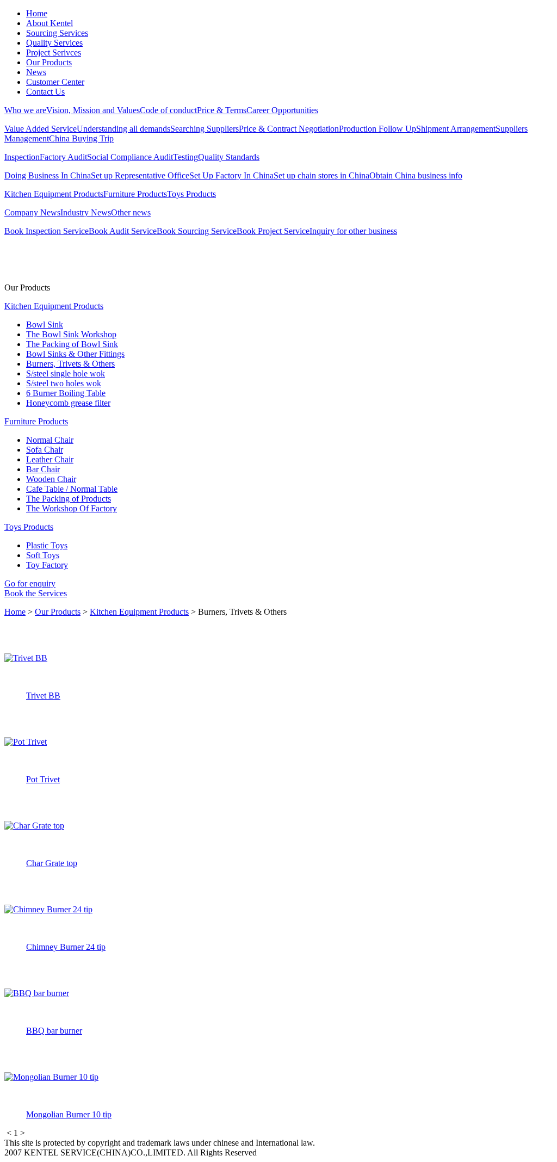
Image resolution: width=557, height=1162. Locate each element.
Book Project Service (273, 231)
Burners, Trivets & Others (70, 363)
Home (36, 13)
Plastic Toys (46, 545)
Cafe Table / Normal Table (71, 488)
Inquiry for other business (353, 231)
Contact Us (45, 91)
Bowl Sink (44, 324)
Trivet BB (43, 695)
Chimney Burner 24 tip (66, 946)
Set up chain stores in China (321, 175)
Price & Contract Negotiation (289, 128)
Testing (185, 157)
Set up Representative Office (140, 175)
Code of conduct (168, 110)
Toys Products (191, 194)
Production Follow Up (377, 128)
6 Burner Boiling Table (66, 393)
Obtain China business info (415, 175)
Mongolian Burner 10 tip (69, 1114)
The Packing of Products (68, 498)
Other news (131, 212)
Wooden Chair (51, 479)
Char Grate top (51, 863)
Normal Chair (49, 439)
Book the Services (35, 593)
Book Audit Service (123, 231)
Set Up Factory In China (231, 175)
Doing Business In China (47, 175)
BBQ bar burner (54, 1030)
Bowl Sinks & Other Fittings (75, 354)
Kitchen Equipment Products (53, 194)
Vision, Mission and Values (93, 110)
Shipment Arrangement (456, 128)
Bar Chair (43, 469)
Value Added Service (40, 128)
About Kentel (49, 23)
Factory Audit (63, 157)
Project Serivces (53, 52)
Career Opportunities (282, 110)
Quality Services (54, 42)
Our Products (49, 62)
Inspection (22, 157)
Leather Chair (49, 459)
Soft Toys (42, 555)
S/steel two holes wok (63, 383)
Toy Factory (47, 565)
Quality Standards (228, 157)
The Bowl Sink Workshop (71, 334)
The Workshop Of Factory (71, 508)
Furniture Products (135, 194)
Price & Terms (221, 110)
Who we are (25, 110)
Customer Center (55, 81)
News (36, 72)
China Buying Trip (81, 138)
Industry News (85, 212)
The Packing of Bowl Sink (72, 344)
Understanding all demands (123, 128)
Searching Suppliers (204, 128)
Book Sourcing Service (197, 231)
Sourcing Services (57, 33)
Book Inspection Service (46, 231)
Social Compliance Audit (130, 157)
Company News (32, 212)
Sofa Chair (44, 449)
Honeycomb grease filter (68, 402)
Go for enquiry (29, 583)
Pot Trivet (43, 779)
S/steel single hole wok (65, 373)
